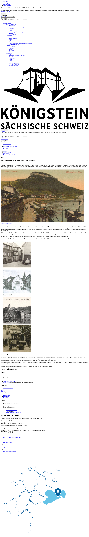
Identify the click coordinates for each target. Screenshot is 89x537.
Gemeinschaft (9, 53)
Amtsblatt (11, 36)
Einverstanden (4, 15)
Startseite (5, 151)
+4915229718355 (9, 381)
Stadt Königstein (7, 23)
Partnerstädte (12, 58)
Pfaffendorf (11, 48)
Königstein (14, 34)
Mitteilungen (11, 28)
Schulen (10, 59)
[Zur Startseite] (44, 128)
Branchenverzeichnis (13, 65)
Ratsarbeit (11, 33)
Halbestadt (11, 50)
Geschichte (11, 56)
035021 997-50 (11, 410)
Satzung (10, 30)
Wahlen (10, 39)
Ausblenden (3, 13)
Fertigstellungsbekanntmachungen (16, 32)
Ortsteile (8, 45)
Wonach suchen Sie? (5, 19)
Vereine (10, 54)
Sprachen (3, 131)
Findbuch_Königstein (8, 388)
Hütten (10, 49)
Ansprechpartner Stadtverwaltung (16, 27)
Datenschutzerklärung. (5, 11)
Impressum (5, 397)
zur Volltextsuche (7, 5)
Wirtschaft (8, 61)
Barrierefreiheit (6, 395)
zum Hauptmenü (7, 3)
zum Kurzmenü (6, 4)
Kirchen (10, 60)
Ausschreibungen (13, 38)
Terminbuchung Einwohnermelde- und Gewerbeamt (20, 43)
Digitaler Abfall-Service (14, 44)
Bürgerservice (9, 35)
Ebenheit (11, 51)
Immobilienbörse (15, 64)
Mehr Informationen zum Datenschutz (9, 133)
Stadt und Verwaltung (11, 24)
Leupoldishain (12, 46)
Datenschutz (6, 396)
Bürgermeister (12, 25)
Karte (10, 40)
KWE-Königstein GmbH (14, 63)
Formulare (11, 41)
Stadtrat (10, 29)
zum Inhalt (5, 1)
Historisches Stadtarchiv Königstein (17, 55)
